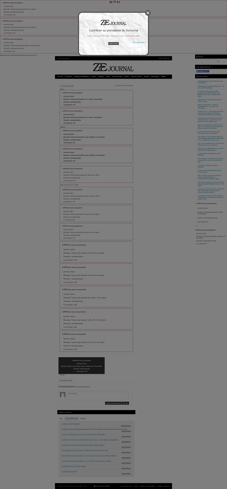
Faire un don (113, 43)
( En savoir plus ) (139, 42)
